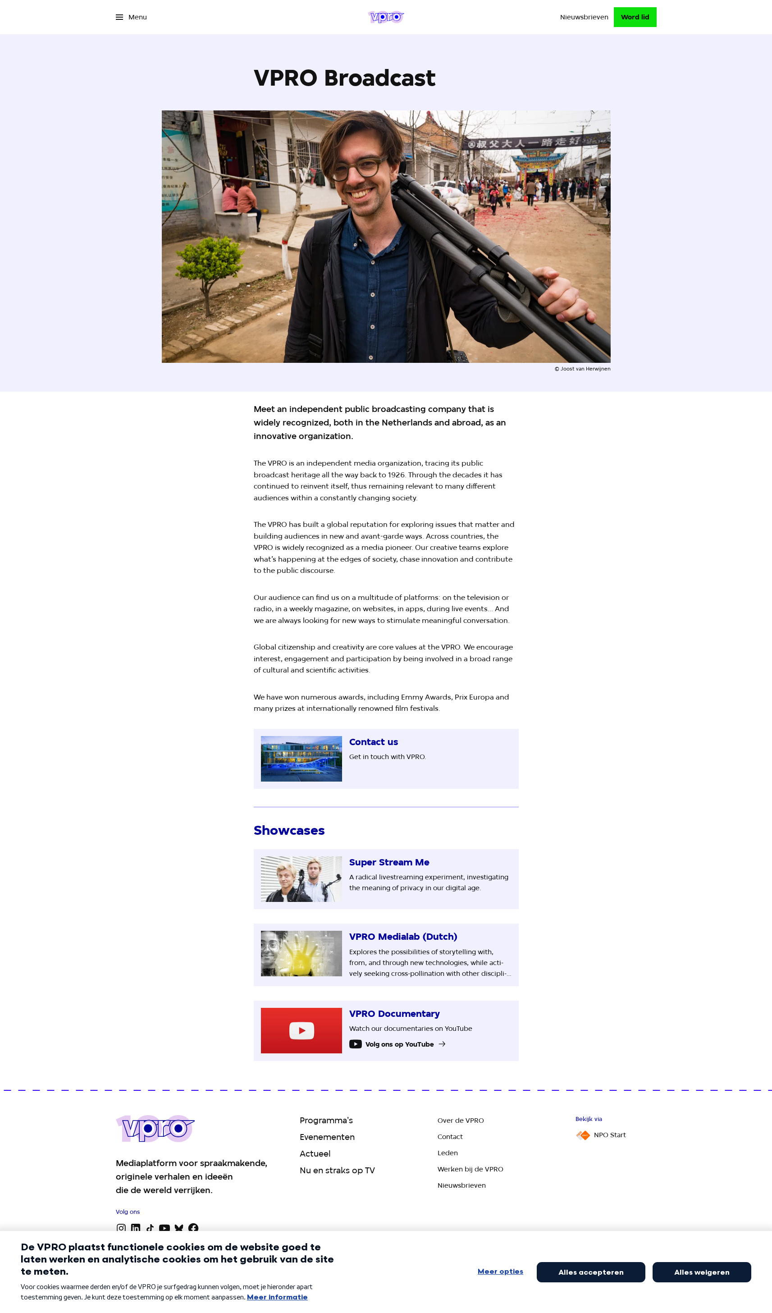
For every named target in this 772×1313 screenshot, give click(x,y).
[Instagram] (121, 1228)
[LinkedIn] (135, 1228)
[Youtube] (164, 1228)
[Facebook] (193, 1228)
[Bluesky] (179, 1228)
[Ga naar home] (386, 17)
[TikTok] (150, 1228)
